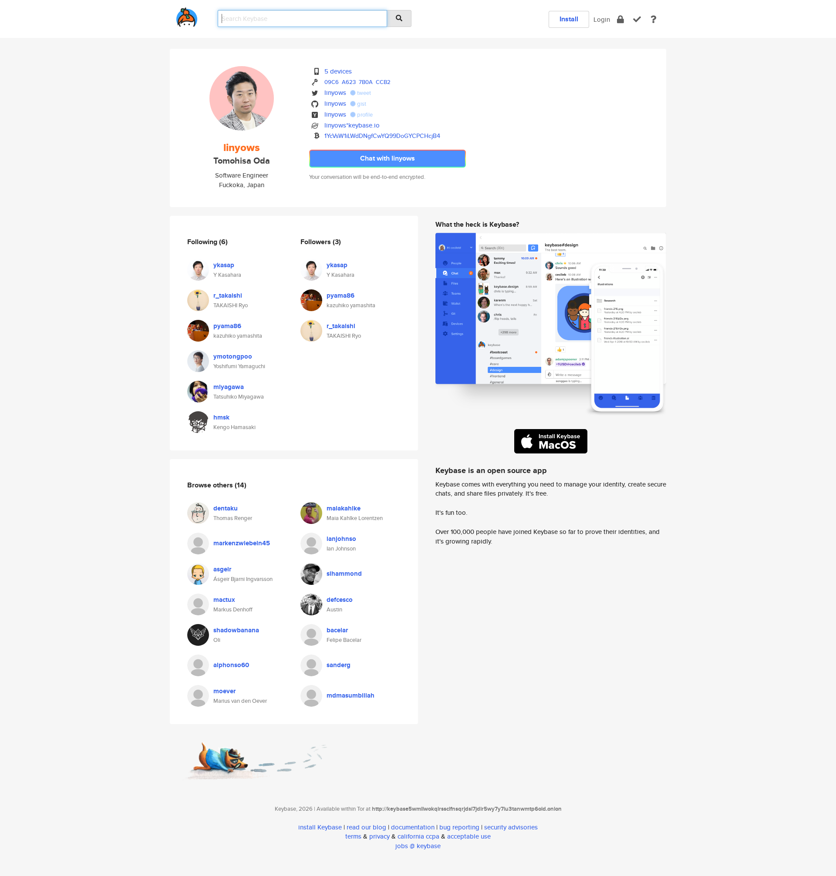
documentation (413, 827)
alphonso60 (231, 665)
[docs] (654, 19)
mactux (224, 599)
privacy (379, 836)
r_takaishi (227, 295)
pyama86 (227, 326)
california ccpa (418, 836)
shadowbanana (236, 630)
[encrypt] (620, 19)
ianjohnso (341, 539)
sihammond (344, 573)
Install (569, 19)
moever (224, 691)
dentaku (225, 508)
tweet (363, 93)
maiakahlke (344, 508)
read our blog (366, 827)
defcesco (340, 599)
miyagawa (228, 387)
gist (361, 104)
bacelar (337, 630)
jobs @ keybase (418, 845)
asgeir (222, 569)
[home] (186, 15)
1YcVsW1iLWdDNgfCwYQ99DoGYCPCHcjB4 (382, 135)
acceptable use (469, 836)
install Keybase (320, 827)
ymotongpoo (232, 356)
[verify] (637, 19)
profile (364, 115)
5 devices (338, 71)
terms (353, 836)
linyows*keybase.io (352, 125)
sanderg (339, 665)
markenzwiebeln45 (241, 543)
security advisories (511, 827)
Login (601, 19)
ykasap (223, 265)
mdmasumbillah (350, 695)
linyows (335, 92)
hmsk (221, 417)
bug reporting (459, 827)
